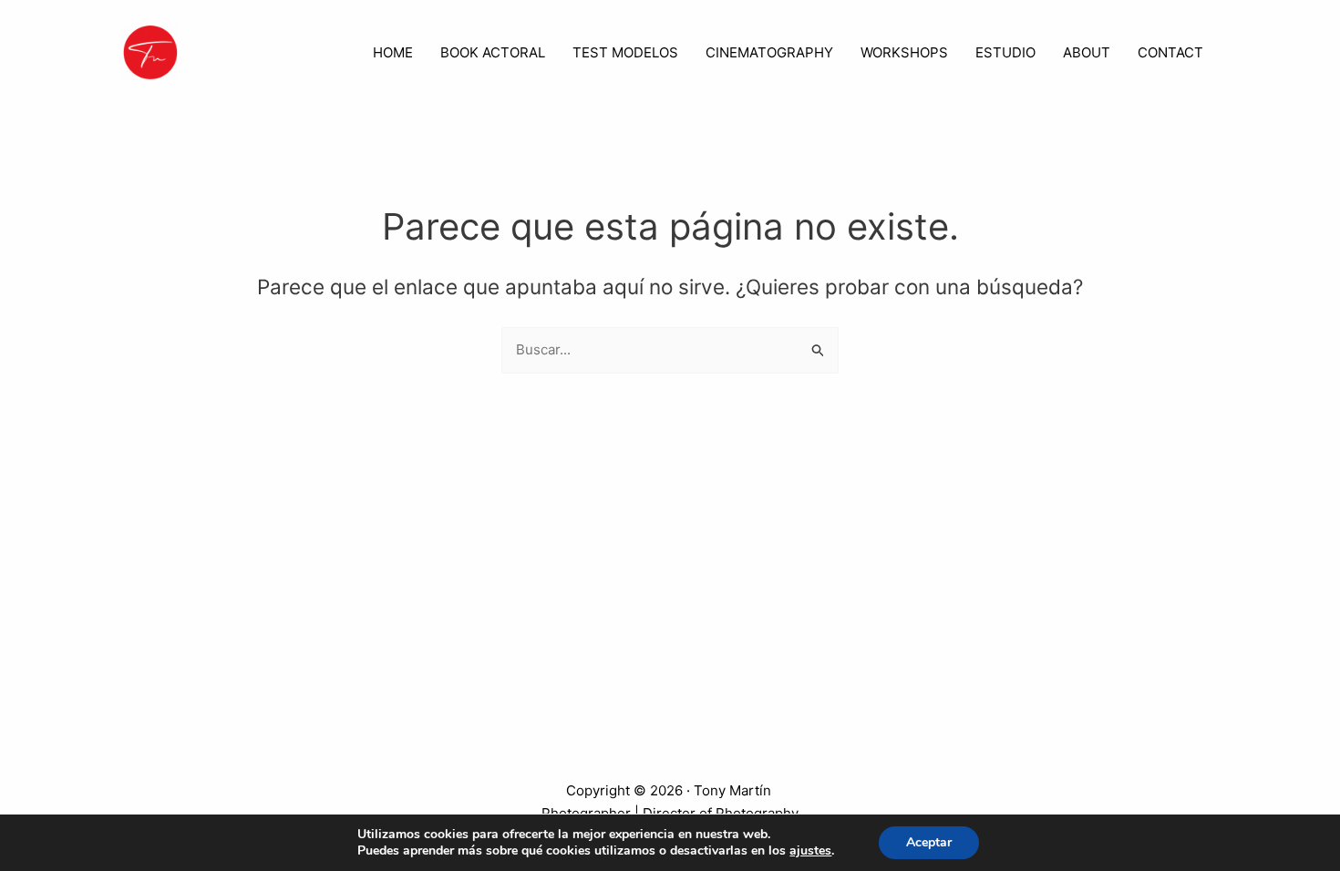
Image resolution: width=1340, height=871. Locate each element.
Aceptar (929, 842)
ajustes (810, 851)
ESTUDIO (1005, 52)
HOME (393, 52)
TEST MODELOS (625, 52)
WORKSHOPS (904, 52)
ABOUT (1086, 52)
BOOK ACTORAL (492, 52)
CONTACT (1170, 52)
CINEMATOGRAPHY (769, 52)
